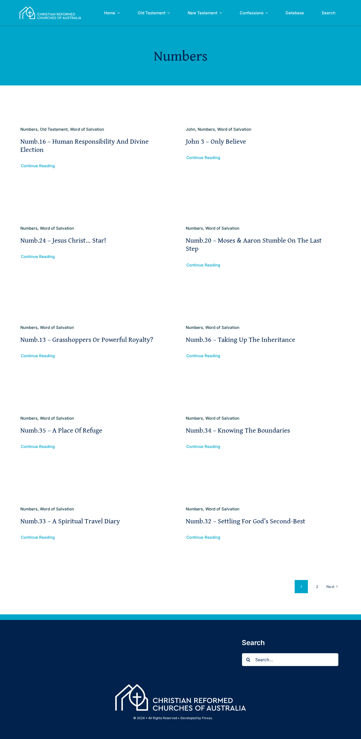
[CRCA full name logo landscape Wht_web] (50, 8)
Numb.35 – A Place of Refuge (61, 430)
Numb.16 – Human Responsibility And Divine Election (84, 145)
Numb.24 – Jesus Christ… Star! (63, 240)
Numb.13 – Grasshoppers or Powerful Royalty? (86, 339)
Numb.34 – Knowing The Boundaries (238, 430)
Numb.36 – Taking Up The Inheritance (240, 339)
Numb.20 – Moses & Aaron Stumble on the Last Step (254, 244)
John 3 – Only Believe (216, 141)
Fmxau (207, 718)
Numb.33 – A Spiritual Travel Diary (70, 521)
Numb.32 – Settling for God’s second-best (245, 521)
